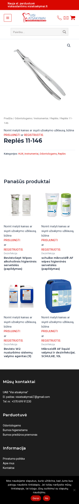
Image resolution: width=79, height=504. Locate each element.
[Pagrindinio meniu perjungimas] (8, 18)
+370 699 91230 (21, 401)
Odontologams (23, 118)
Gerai (36, 498)
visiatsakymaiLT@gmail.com (33, 396)
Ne (47, 498)
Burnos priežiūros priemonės (20, 434)
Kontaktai (8, 467)
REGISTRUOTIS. (34, 135)
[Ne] (74, 490)
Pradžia (8, 118)
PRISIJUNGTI (12, 135)
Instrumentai (41, 118)
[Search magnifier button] (64, 32)
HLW (20, 153)
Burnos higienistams (15, 430)
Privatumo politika (14, 458)
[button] (68, 45)
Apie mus (8, 463)
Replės (54, 118)
